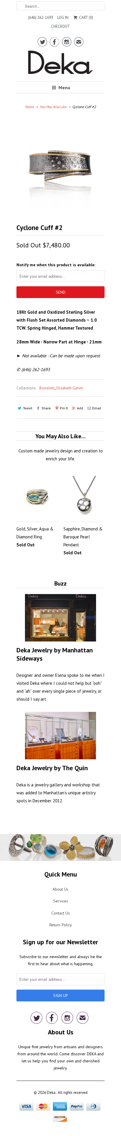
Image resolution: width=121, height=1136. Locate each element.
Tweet (27, 408)
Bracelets (47, 388)
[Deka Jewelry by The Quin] (60, 735)
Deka (51, 1092)
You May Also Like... (60, 436)
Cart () (85, 17)
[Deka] (60, 64)
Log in (62, 17)
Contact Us (60, 913)
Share (46, 408)
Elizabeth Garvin (69, 388)
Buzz (60, 583)
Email (96, 408)
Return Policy (60, 924)
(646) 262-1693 (40, 17)
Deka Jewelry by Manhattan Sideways (54, 654)
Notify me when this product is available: (55, 264)
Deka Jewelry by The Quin (52, 768)
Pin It (64, 408)
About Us (60, 889)
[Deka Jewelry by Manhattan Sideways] (60, 617)
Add (80, 408)
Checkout (60, 26)
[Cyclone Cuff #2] (60, 163)
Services (60, 901)
